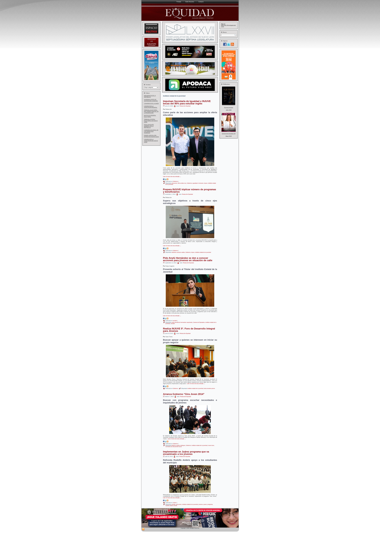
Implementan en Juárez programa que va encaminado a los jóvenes (186, 452)
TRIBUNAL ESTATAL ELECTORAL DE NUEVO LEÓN (151, 121)
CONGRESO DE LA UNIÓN (151, 103)
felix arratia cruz (182, 183)
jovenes (201, 504)
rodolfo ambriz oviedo (171, 505)
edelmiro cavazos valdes (178, 252)
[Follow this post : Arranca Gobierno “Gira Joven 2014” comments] (167, 442)
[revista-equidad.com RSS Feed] (143, 529)
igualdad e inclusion (198, 183)
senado (175, 320)
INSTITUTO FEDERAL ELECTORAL (150, 116)
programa (210, 504)
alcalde (174, 504)
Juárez (175, 502)
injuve (205, 183)
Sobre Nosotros (189, 1)
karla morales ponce (209, 388)
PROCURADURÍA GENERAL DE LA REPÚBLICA (149, 126)
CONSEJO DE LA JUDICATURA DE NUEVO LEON (151, 141)
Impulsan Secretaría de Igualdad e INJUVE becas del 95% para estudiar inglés (187, 102)
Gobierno (175, 181)
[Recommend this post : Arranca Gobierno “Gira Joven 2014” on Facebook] (164, 442)
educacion (174, 183)
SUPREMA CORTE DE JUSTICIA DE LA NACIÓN (151, 100)
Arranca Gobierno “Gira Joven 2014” (183, 394)
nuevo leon (211, 445)
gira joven (178, 504)
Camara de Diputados (199, 322)
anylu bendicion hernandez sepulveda (182, 322)
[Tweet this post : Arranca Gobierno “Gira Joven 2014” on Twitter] (165, 442)
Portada (179, 1)
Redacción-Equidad (185, 106)
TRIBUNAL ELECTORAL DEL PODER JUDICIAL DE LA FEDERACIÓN (151, 111)
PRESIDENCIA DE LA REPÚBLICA (150, 96)
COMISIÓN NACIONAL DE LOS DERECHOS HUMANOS (151, 131)
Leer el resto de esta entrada (172, 176)
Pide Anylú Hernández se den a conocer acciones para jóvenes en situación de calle (187, 259)
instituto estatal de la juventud (203, 252)
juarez (205, 504)
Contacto (201, 1)
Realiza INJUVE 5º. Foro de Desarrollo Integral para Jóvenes (189, 329)
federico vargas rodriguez (178, 445)
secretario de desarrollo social (173, 446)
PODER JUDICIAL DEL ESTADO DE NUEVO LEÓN (151, 136)
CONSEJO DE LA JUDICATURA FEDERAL (150, 106)
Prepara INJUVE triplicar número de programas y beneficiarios (189, 190)
